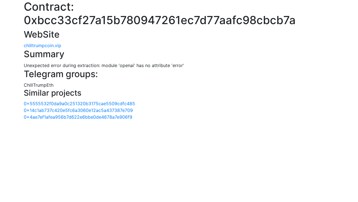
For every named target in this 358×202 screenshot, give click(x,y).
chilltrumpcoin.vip (42, 45)
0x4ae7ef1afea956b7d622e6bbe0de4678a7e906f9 (78, 117)
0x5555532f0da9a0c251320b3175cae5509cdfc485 (79, 103)
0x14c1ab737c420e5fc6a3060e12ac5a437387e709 (78, 110)
